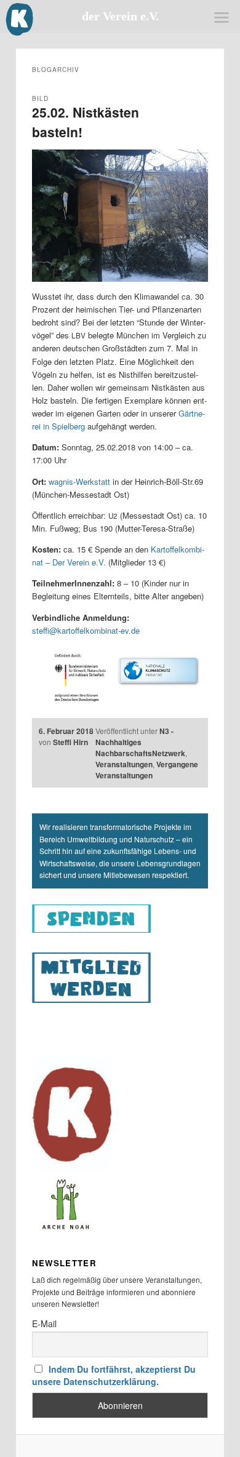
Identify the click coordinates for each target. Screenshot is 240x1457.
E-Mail (44, 1323)
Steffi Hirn (70, 742)
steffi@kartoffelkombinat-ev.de (86, 630)
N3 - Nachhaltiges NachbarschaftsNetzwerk (140, 742)
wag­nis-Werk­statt (79, 481)
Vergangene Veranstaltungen (146, 770)
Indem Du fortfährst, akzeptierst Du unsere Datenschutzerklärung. (114, 1375)
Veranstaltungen (124, 764)
